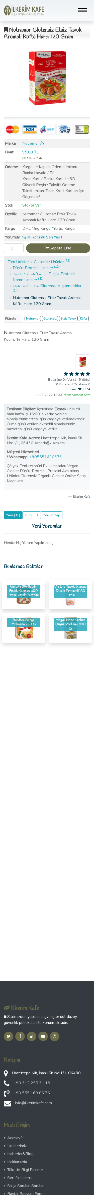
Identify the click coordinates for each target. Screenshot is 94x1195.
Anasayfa (15, 1138)
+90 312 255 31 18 (32, 1083)
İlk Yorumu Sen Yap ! (44, 237)
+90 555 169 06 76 (32, 1093)
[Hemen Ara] (7, 1095)
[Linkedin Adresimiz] (31, 1036)
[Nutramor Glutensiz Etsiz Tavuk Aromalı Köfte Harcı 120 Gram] (47, 78)
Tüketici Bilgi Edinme (25, 1170)
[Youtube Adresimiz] (43, 1036)
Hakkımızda (17, 1162)
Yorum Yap (51, 515)
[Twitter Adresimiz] (8, 1036)
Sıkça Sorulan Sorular (25, 1186)
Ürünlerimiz (17, 1146)
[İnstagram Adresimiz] (54, 1036)
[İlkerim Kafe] (24, 10)
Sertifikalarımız (19, 1178)
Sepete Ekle (60, 248)
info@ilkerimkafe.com (33, 1103)
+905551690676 (46, 457)
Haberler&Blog (20, 1154)
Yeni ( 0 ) (13, 515)
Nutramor (31, 143)
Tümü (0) (32, 515)
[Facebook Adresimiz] (20, 1036)
